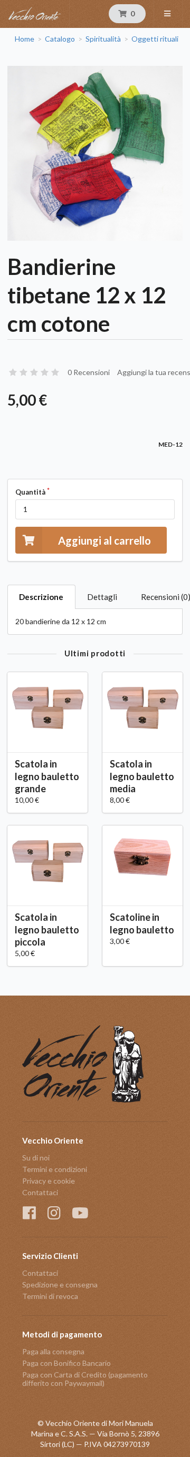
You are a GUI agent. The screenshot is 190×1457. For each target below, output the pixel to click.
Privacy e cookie (48, 1180)
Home (24, 39)
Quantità (30, 492)
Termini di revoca (50, 1296)
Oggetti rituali (154, 39)
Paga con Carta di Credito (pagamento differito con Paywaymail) (85, 1378)
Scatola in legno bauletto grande (47, 776)
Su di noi (36, 1158)
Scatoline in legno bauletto (142, 923)
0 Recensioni (89, 372)
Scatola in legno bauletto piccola (47, 929)
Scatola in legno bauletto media (142, 776)
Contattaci (40, 1192)
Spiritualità (103, 39)
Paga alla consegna (53, 1351)
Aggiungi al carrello (104, 540)
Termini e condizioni (54, 1169)
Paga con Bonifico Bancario (66, 1362)
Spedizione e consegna (60, 1284)
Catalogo (60, 39)
